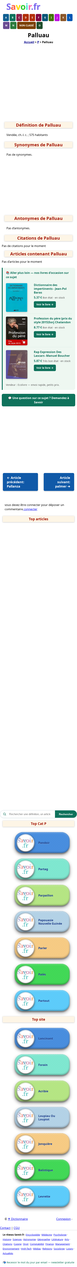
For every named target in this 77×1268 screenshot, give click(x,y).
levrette (44, 1196)
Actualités (8, 1253)
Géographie (43, 1239)
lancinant (45, 1038)
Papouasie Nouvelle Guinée (50, 922)
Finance (49, 1244)
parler (42, 948)
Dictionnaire (18, 1219)
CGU (17, 1228)
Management (62, 1244)
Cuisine (17, 1244)
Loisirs (69, 1248)
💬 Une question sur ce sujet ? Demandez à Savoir (38, 400)
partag (43, 869)
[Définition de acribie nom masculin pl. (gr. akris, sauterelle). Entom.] (26, 1091)
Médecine (47, 1234)
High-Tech (26, 1248)
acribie (43, 1091)
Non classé (26, 25)
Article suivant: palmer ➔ (62, 482)
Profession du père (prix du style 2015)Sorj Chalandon (53, 320)
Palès (42, 974)
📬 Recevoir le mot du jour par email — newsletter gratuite (38, 1262)
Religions (47, 1248)
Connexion (63, 1219)
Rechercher (66, 814)
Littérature (57, 1239)
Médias (37, 1248)
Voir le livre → (44, 304)
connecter (30, 509)
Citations (7, 1244)
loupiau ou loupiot (46, 1117)
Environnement (11, 1248)
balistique (45, 1170)
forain (43, 1065)
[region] (38, 84)
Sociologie (59, 1248)
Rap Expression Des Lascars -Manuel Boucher (52, 354)
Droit (25, 1244)
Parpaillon (45, 895)
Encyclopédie (33, 1234)
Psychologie (60, 1234)
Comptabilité (37, 1244)
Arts (67, 1239)
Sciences (17, 1239)
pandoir (44, 843)
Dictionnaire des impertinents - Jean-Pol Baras (50, 288)
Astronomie (29, 1239)
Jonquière (45, 1144)
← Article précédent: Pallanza (15, 482)
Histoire (7, 1239)
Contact (5, 1228)
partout (43, 1001)
